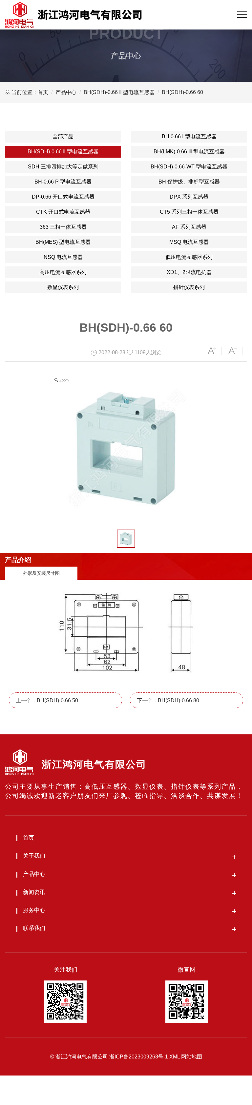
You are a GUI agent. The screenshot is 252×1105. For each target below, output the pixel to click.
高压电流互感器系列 (63, 272)
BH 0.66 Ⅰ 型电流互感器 (189, 136)
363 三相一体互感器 (63, 227)
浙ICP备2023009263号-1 (138, 1056)
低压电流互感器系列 (189, 257)
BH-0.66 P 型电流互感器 (63, 181)
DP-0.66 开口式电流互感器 (63, 197)
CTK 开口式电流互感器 (63, 212)
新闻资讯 (34, 892)
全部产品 (63, 136)
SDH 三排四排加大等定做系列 (63, 166)
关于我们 (34, 856)
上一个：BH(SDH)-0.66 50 (47, 700)
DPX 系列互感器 (189, 197)
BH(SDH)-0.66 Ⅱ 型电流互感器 (119, 92)
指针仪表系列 (189, 287)
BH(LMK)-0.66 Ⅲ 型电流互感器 (189, 151)
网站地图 (191, 1056)
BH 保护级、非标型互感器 (189, 181)
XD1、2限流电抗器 (189, 272)
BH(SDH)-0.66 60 (182, 92)
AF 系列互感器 (189, 227)
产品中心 (65, 92)
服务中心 (34, 910)
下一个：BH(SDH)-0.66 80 (168, 700)
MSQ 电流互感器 (189, 242)
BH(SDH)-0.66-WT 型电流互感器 (189, 166)
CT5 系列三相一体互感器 (189, 212)
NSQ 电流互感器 (63, 257)
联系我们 (34, 928)
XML (174, 1056)
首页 (43, 92)
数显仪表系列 (63, 287)
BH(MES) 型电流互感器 (63, 242)
